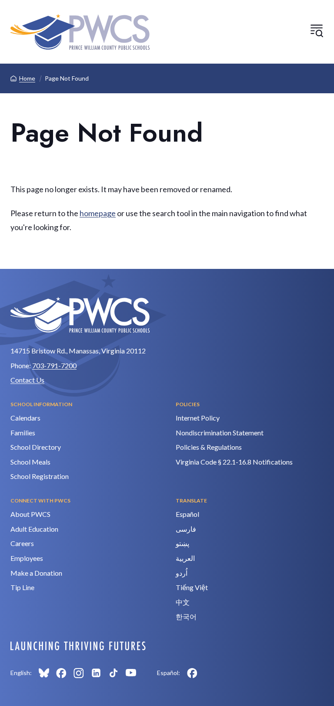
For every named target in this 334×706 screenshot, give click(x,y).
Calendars (25, 418)
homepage (98, 213)
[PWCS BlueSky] (44, 673)
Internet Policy (198, 418)
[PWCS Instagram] (78, 673)
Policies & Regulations (209, 447)
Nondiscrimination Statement (220, 432)
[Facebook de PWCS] (192, 673)
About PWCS (30, 514)
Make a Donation (36, 573)
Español (187, 514)
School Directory (35, 447)
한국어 (186, 616)
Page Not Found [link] (67, 78)
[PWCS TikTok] (113, 673)
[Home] (80, 32)
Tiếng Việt (192, 587)
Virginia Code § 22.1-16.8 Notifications (234, 462)
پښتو (182, 543)
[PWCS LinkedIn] (96, 673)
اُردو (181, 573)
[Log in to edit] (78, 646)
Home (27, 78)
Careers (22, 543)
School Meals (30, 462)
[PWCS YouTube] (131, 673)
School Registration (39, 476)
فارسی (186, 529)
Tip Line (22, 587)
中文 (183, 602)
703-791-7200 (54, 365)
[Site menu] (317, 30)
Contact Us (27, 380)
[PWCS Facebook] (61, 673)
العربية (185, 558)
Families (22, 432)
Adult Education (34, 529)
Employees (26, 558)
